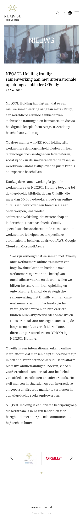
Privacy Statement (41, 513)
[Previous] (11, 458)
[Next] (71, 458)
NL (65, 13)
